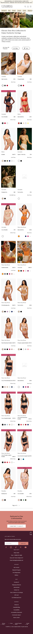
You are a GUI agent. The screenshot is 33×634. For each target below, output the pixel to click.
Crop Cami (20, 267)
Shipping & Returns (16, 584)
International (16, 587)
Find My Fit (16, 582)
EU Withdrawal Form (16, 597)
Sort (27, 48)
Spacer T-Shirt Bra (21, 154)
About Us (16, 604)
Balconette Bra (21, 116)
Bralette (3, 154)
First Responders (16, 572)
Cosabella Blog (16, 607)
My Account (16, 567)
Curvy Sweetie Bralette (6, 418)
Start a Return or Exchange (16, 592)
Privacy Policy (3, 624)
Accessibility (16, 609)
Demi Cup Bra (4, 79)
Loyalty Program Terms (18, 624)
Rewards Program (16, 570)
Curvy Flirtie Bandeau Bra (7, 380)
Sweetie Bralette (5, 267)
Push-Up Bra (20, 305)
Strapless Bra (4, 192)
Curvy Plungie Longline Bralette (6, 455)
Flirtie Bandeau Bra (5, 305)
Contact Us (16, 590)
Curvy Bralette (4, 116)
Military (16, 575)
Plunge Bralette (21, 79)
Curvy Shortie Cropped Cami (23, 456)
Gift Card (16, 595)
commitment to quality (16, 526)
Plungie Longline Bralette (23, 342)
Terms (11, 623)
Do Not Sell (27, 624)
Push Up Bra (20, 192)
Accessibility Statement (16, 612)
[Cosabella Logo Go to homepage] (7, 6)
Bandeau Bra (4, 493)
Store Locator (16, 617)
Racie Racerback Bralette (7, 342)
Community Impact (16, 615)
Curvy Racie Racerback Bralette (22, 418)
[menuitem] (4, 10)
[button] (3, 85)
